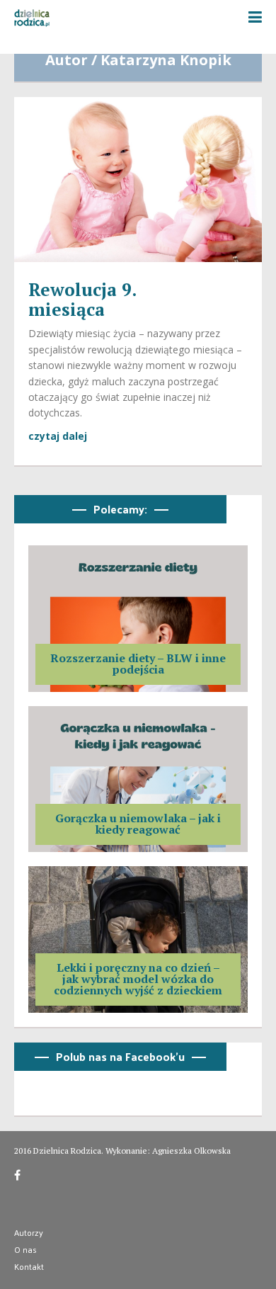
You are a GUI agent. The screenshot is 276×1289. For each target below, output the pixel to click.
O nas (25, 1249)
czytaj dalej (57, 436)
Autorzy (28, 1232)
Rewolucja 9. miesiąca (82, 299)
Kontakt (29, 1266)
